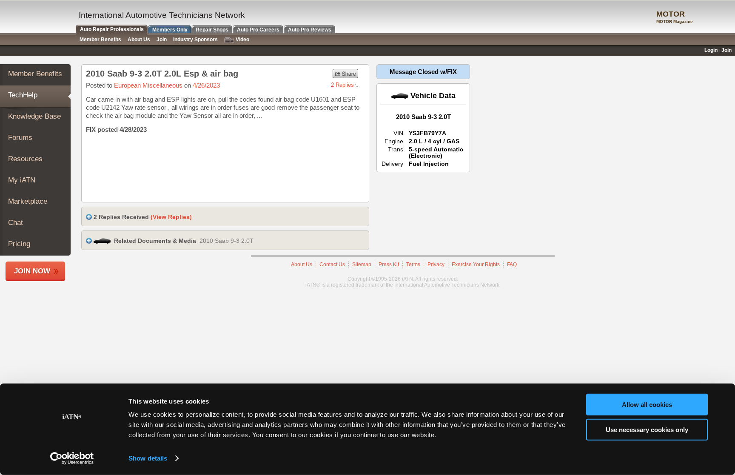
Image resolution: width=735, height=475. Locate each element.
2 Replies (342, 85)
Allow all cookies (647, 404)
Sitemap (361, 264)
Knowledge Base (34, 116)
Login (711, 50)
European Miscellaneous (148, 85)
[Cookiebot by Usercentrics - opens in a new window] (72, 458)
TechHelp (22, 95)
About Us (301, 264)
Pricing (19, 244)
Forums (20, 138)
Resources (25, 159)
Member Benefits (35, 74)
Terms (413, 264)
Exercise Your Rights (476, 264)
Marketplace (27, 201)
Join (162, 40)
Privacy (435, 264)
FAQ (512, 264)
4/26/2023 (206, 85)
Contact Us (332, 264)
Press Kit (389, 264)
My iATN (21, 180)
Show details (147, 458)
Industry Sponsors (195, 40)
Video (242, 40)
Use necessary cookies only (647, 429)
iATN (37, 17)
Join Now (32, 271)
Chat (15, 223)
